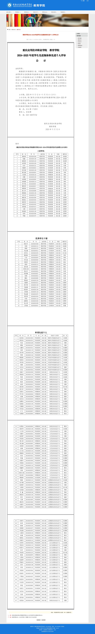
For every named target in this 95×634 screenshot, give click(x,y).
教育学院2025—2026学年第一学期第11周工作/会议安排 (24, 617)
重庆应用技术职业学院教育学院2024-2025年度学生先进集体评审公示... (27, 615)
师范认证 (44, 12)
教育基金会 (80, 45)
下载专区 (62, 12)
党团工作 (35, 12)
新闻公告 (14, 29)
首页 (9, 12)
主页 (88, 0)
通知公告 (19, 29)
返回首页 (38, 620)
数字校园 (79, 38)
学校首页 (79, 47)
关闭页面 (43, 620)
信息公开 (79, 41)
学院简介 (17, 12)
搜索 (84, 0)
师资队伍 (26, 12)
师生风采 (53, 12)
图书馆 (79, 43)
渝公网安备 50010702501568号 (48, 631)
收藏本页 (69, 612)
